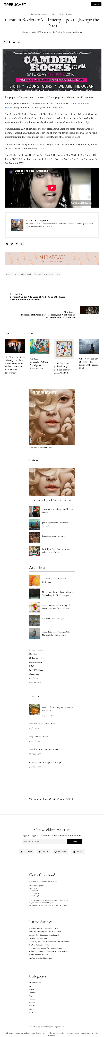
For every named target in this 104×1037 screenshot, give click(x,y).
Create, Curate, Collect (61, 799)
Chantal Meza (34, 674)
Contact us (19, 1033)
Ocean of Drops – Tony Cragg (42, 723)
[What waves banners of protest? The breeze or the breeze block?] (89, 346)
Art (30, 986)
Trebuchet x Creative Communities (78, 1033)
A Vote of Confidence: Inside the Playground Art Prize (48, 951)
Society (32, 1006)
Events (69, 14)
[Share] (19, 42)
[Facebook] (5, 42)
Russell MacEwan (36, 670)
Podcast (32, 1003)
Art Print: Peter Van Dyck (53, 618)
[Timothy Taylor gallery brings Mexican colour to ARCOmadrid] (64, 349)
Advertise (9, 1033)
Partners (32, 999)
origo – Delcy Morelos (39, 736)
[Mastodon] (9, 42)
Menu (96, 4)
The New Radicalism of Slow (39, 945)
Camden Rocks (12, 274)
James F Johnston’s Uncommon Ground (44, 935)
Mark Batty (33, 654)
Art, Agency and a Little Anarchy (40, 958)
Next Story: (48, 315)
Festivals (37, 274)
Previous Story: (37, 297)
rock (58, 274)
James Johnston (35, 662)
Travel (31, 1012)
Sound (31, 1009)
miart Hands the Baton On (38, 955)
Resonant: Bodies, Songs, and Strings (45, 762)
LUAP (31, 666)
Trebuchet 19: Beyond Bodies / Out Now (50, 500)
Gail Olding (33, 678)
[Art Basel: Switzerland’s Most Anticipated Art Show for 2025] (39, 346)
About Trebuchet (35, 983)
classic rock (26, 274)
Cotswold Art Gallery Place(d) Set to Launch (45, 932)
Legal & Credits (52, 1033)
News (31, 996)
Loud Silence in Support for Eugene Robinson (46, 948)
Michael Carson (35, 658)
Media (61, 1033)
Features (32, 993)
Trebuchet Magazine (40, 14)
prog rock (48, 274)
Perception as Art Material (53, 536)
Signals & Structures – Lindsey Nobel (45, 749)
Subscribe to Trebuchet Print (34, 1033)
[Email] (14, 42)
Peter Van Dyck (35, 682)
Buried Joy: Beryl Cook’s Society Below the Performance (49, 942)
